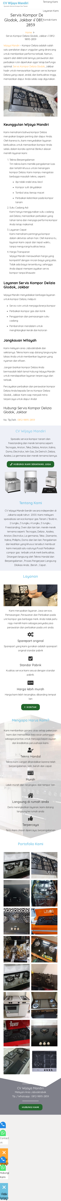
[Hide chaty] (4, 1152)
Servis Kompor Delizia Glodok (29, 66)
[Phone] (3, 1126)
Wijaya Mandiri (12, 45)
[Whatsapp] (3, 1134)
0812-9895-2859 (26, 419)
